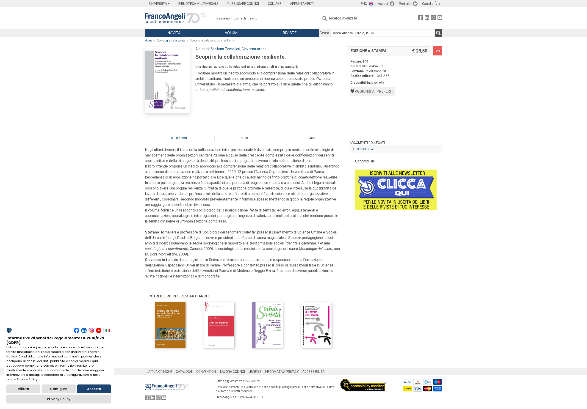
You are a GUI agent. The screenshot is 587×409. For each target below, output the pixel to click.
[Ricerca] (438, 33)
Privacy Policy (58, 399)
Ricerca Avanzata (343, 18)
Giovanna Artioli (254, 49)
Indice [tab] (245, 138)
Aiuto (253, 18)
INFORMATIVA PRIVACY (282, 371)
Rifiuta (23, 389)
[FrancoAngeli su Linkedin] (427, 18)
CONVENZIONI (206, 371)
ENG (364, 3)
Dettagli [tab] (308, 138)
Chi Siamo (223, 18)
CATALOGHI (184, 371)
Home (148, 40)
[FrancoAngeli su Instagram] (433, 18)
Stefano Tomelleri (225, 49)
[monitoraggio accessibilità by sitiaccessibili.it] (363, 381)
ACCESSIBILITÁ (313, 371)
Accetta (94, 389)
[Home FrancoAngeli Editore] (175, 18)
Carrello (427, 3)
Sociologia (365, 149)
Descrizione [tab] (179, 138)
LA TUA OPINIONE (159, 371)
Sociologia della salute (171, 40)
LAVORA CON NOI (232, 371)
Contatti (240, 18)
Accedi (383, 3)
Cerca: (325, 33)
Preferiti (405, 3)
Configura (58, 389)
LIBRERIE (255, 371)
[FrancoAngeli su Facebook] (420, 18)
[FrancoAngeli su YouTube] (439, 18)
